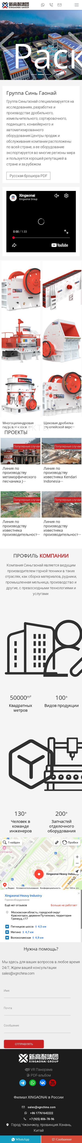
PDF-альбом (40, 1075)
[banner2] (41, 74)
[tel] (51, 5)
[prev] (6, 45)
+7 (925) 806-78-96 (41, 1119)
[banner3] (48, 74)
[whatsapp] (43, 5)
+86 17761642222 (41, 1113)
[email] (59, 5)
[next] (76, 45)
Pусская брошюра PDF (28, 176)
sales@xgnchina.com (18, 973)
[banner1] (34, 74)
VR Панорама (41, 1069)
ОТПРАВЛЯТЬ (24, 1044)
